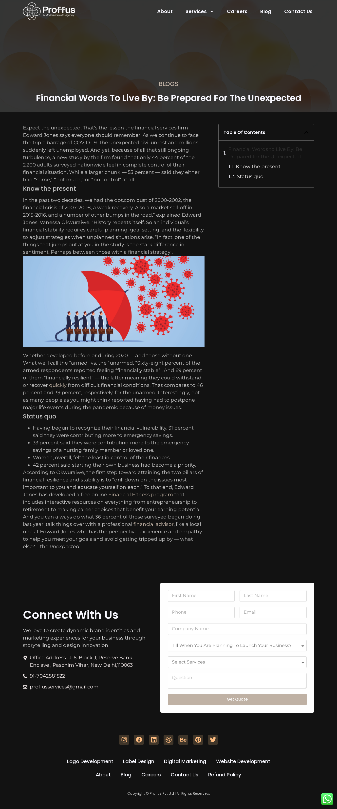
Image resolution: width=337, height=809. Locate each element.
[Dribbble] (168, 740)
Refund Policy (224, 774)
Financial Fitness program (140, 495)
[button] (306, 132)
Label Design (138, 761)
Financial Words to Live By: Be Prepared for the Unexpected (265, 153)
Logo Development (90, 761)
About (165, 11)
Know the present (258, 166)
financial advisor (153, 524)
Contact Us (298, 11)
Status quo (250, 176)
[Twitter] (213, 740)
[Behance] (183, 740)
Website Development (243, 761)
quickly (58, 385)
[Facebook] (139, 740)
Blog (265, 11)
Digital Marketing (185, 761)
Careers (237, 11)
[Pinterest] (198, 740)
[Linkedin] (154, 740)
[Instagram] (124, 740)
